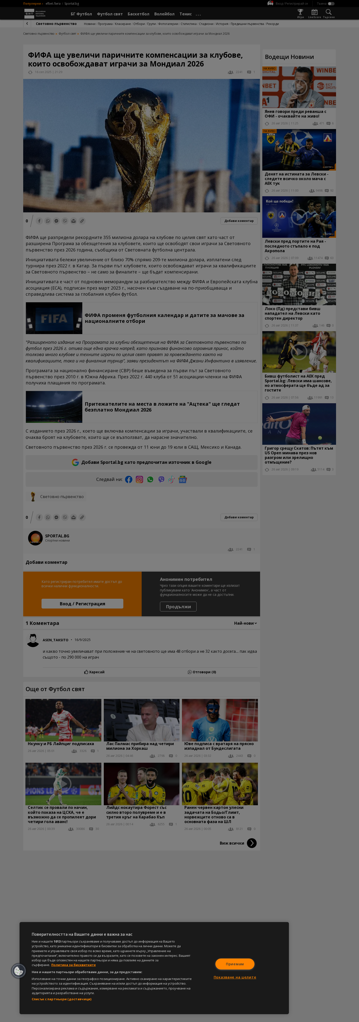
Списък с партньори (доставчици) (61, 999)
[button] (19, 971)
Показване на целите (235, 977)
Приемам (235, 964)
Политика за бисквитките (73, 965)
